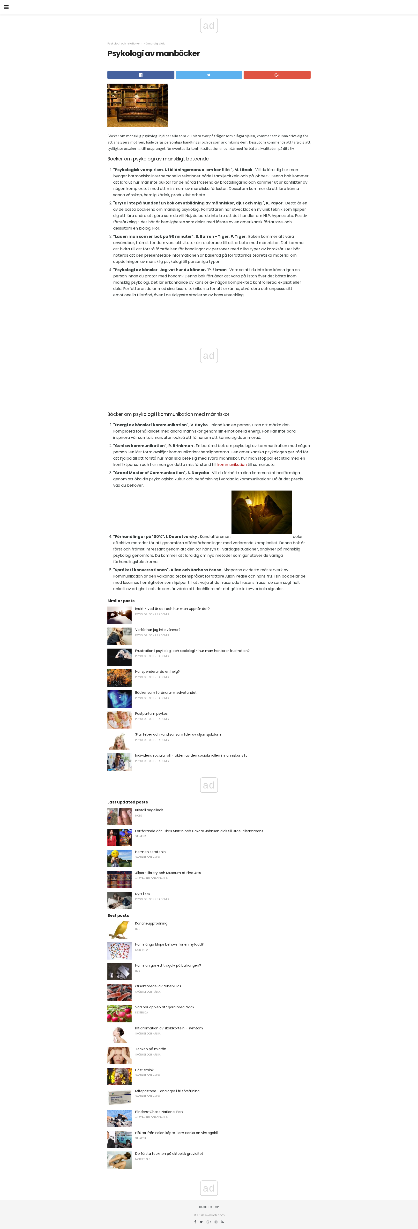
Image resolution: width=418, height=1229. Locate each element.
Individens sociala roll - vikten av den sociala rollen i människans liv (191, 755)
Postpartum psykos (151, 713)
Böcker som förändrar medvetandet (166, 692)
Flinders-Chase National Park (159, 1111)
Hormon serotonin (150, 851)
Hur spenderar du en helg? (157, 671)
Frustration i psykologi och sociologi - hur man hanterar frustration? (192, 650)
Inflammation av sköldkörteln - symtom (169, 1028)
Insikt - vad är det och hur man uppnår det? (172, 608)
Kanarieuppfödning (151, 923)
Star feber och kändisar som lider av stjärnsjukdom (178, 734)
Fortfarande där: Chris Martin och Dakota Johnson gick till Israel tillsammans (199, 831)
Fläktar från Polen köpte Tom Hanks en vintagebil (176, 1132)
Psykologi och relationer (123, 43)
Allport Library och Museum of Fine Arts (168, 872)
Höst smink (144, 1070)
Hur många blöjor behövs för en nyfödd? (169, 944)
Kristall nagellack (149, 810)
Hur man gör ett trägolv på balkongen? (168, 965)
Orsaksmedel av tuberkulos (158, 986)
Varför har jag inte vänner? (157, 629)
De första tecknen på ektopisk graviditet (169, 1153)
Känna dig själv (154, 43)
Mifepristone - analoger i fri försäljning (167, 1091)
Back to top (209, 1207)
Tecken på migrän (150, 1049)
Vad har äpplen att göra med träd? (164, 1007)
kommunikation (232, 464)
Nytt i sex (142, 893)
